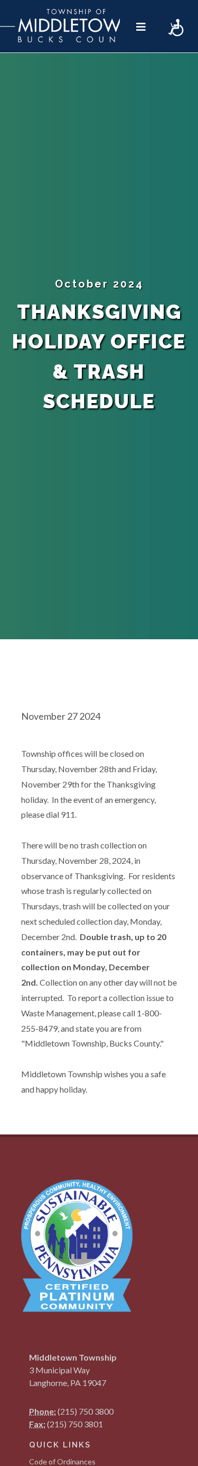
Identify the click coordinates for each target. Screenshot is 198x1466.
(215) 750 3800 (86, 1411)
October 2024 (99, 284)
